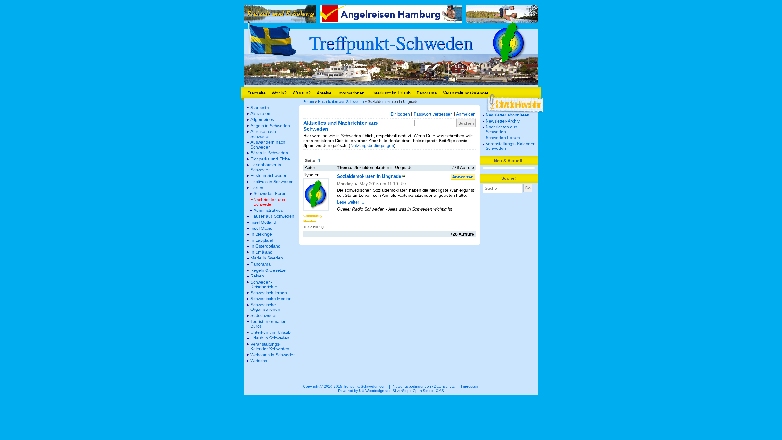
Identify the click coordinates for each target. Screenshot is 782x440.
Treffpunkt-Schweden (391, 42)
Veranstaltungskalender (465, 92)
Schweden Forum (503, 137)
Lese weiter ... (350, 202)
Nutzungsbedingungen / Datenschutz (424, 386)
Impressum (470, 386)
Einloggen (400, 114)
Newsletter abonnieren (507, 114)
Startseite (256, 92)
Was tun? (302, 92)
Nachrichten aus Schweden (341, 102)
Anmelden (466, 114)
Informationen (351, 92)
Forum (308, 102)
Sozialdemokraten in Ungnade (369, 176)
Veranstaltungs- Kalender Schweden (510, 146)
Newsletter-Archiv (503, 121)
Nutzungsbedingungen (372, 145)
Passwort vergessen (433, 114)
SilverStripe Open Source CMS (418, 391)
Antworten (463, 176)
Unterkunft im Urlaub (391, 92)
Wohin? (279, 92)
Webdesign (374, 391)
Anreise (324, 92)
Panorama (427, 92)
